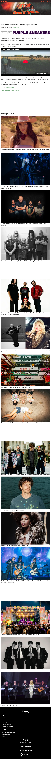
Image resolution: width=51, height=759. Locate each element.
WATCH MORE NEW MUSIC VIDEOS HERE (10, 90)
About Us (4, 717)
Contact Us (4, 736)
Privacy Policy (4, 719)
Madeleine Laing (16, 27)
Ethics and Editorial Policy (6, 724)
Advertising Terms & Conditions (7, 726)
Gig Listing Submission (6, 734)
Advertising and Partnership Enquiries (8, 732)
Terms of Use (4, 722)
